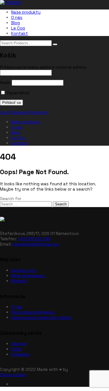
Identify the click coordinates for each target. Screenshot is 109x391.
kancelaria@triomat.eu (36, 244)
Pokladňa (20, 354)
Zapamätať (18, 92)
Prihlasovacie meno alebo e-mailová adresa (43, 67)
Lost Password (15, 112)
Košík (16, 349)
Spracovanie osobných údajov (41, 317)
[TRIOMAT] (11, 2)
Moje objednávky (28, 275)
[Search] (55, 44)
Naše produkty (26, 12)
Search (61, 204)
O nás (16, 17)
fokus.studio (13, 374)
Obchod (19, 343)
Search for (10, 198)
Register (39, 112)
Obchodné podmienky (33, 312)
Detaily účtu (24, 270)
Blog (15, 22)
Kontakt (19, 33)
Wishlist (19, 281)
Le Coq (18, 28)
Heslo (5, 82)
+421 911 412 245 (34, 238)
